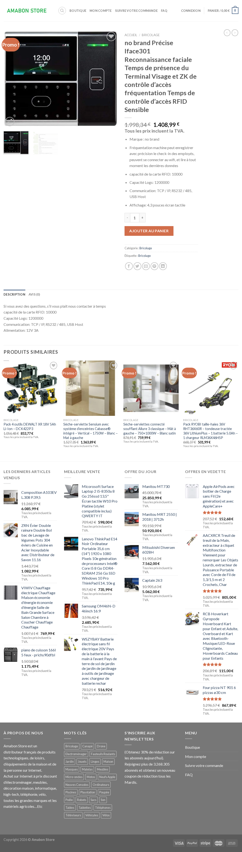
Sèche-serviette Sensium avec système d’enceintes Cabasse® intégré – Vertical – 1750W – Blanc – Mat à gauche (90, 430)
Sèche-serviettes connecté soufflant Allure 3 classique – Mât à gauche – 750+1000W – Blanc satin (149, 428)
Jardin (69, 761)
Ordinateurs (101, 785)
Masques (71, 769)
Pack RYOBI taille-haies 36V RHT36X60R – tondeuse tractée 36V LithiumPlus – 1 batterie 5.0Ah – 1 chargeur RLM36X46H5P (210, 430)
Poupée (104, 792)
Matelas (87, 769)
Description (14, 294)
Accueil (131, 35)
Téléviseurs (73, 815)
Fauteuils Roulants (103, 754)
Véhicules (91, 815)
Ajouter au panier (149, 230)
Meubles (102, 769)
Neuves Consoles (76, 785)
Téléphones (103, 807)
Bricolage (151, 35)
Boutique (77, 11)
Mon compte (101, 11)
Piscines (70, 792)
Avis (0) (34, 294)
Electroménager (76, 754)
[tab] (14, 294)
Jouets (82, 761)
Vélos (106, 815)
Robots (81, 800)
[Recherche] (62, 10)
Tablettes (84, 807)
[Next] (109, 79)
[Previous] (12, 79)
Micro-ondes (73, 777)
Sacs (93, 800)
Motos (91, 777)
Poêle (69, 800)
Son (103, 800)
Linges (95, 761)
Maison (108, 761)
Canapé (87, 746)
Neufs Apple (107, 777)
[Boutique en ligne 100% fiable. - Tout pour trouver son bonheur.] (27, 10)
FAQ (164, 11)
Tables (69, 807)
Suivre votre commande (136, 11)
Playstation (87, 792)
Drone (101, 746)
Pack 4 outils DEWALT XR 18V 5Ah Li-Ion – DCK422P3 (30, 426)
